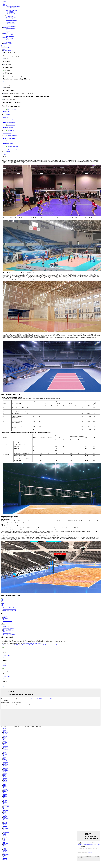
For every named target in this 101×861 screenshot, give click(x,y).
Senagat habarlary (10, 36)
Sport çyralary (13, 644)
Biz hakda (5, 27)
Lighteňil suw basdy (5, 644)
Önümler (5, 5)
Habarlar (5, 33)
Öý (4, 4)
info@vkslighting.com (8, 665)
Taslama (8, 31)
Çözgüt (4, 617)
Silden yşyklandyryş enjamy (62, 644)
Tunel (7, 21)
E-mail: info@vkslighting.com (9, 610)
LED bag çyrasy (9, 11)
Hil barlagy (8, 29)
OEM (7, 32)
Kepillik (8, 39)
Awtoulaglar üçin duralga (11, 20)
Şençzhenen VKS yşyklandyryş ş (10, 607)
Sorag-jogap (8, 42)
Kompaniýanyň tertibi (11, 28)
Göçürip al (8, 41)
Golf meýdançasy (10, 22)
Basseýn (8, 25)
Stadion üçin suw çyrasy (50, 644)
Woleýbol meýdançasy (11, 26)
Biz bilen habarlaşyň (7, 43)
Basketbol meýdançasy (11, 17)
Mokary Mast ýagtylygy (11, 7)
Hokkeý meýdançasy (10, 23)
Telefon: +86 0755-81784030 (9, 609)
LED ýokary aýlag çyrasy (11, 10)
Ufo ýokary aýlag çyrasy (21, 644)
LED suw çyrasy (9, 9)
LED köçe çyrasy (10, 12)
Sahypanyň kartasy (37, 643)
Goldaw (5, 37)
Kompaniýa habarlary (10, 34)
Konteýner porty (9, 18)
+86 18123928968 (7, 655)
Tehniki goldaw (9, 38)
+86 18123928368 (7, 676)
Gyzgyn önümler (28, 643)
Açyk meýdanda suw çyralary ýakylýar (36, 644)
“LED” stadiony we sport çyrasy (13, 6)
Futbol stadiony (9, 16)
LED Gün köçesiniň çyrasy (12, 13)
